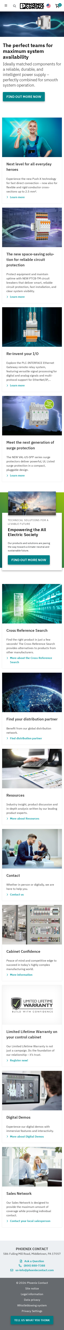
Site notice (32, 1288)
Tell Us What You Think (32, 1320)
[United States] (48, 6)
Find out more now (23, 96)
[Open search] (15, 6)
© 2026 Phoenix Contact (32, 1283)
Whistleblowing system (32, 1305)
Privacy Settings (32, 1311)
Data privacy (32, 1299)
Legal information (32, 1294)
